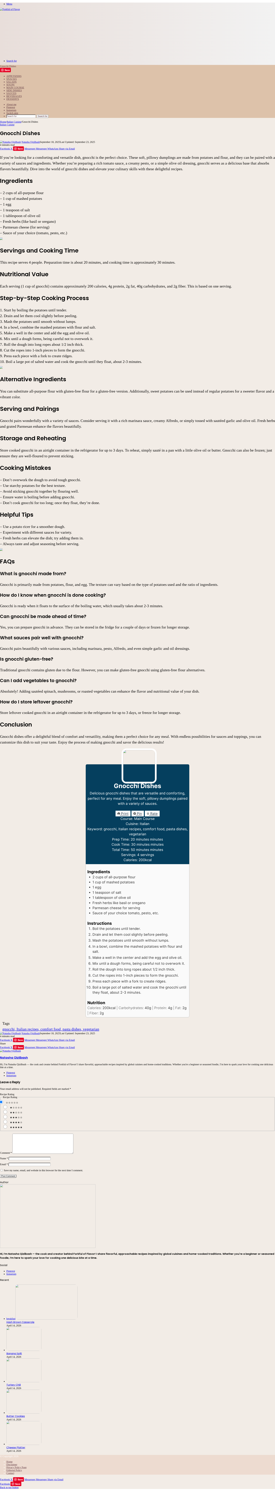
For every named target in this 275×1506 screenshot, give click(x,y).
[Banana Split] (23, 1350)
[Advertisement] (137, 34)
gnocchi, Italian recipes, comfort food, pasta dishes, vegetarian (50, 1029)
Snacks (11, 79)
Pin (139, 813)
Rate (153, 813)
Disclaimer (11, 1464)
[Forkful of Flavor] (10, 9)
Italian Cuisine (14, 121)
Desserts (12, 99)
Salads (11, 82)
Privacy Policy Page (16, 1467)
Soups (10, 84)
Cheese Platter (15, 1447)
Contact (10, 1473)
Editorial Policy (14, 1470)
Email (4, 1164)
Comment (6, 1152)
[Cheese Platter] (23, 1444)
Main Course (15, 87)
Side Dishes (14, 90)
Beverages (14, 96)
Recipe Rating (7, 1094)
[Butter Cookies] (23, 1412)
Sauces (11, 93)
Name (4, 1158)
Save (7, 70)
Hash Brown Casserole (20, 1322)
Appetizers (13, 76)
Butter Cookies (15, 1416)
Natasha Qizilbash (30, 142)
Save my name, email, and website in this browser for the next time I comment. (43, 1170)
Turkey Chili (13, 1385)
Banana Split (14, 1353)
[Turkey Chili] (23, 1381)
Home (3, 121)
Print (124, 813)
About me (11, 104)
